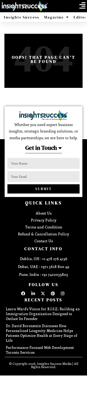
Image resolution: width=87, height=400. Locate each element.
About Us (44, 213)
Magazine (54, 17)
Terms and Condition (43, 227)
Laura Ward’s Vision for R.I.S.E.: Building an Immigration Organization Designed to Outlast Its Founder (43, 314)
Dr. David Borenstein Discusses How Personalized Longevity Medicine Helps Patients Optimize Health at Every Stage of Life (41, 333)
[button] (82, 5)
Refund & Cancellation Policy (43, 233)
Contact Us (43, 240)
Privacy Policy (43, 220)
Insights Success (21, 17)
